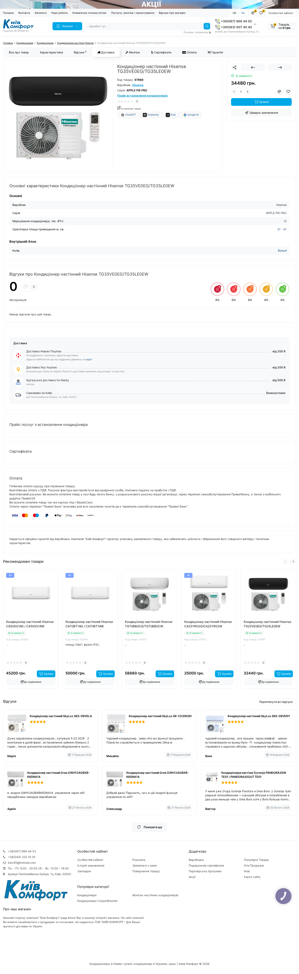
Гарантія (217, 52)
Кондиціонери (86, 895)
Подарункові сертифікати (206, 865)
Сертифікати (162, 52)
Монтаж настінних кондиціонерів (155, 895)
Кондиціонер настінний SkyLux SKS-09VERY (259, 716)
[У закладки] (35, 618)
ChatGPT (130, 114)
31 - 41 (282, 229)
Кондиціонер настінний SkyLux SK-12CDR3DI (160, 716)
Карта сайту (252, 877)
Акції (192, 877)
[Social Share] (234, 67)
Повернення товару (146, 871)
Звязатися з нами (144, 865)
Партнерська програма (205, 871)
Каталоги (41, 12)
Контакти (24, 12)
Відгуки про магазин (172, 12)
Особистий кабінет (281, 13)
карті (89, 359)
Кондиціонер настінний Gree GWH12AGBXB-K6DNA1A (58, 774)
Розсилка (138, 859)
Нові (247, 871)
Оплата (191, 52)
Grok (173, 114)
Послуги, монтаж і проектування (132, 12)
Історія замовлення (90, 865)
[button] (285, 561)
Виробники (196, 859)
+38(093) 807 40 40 (236, 27)
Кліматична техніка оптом (89, 12)
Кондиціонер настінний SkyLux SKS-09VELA (61, 716)
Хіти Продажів (254, 865)
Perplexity (153, 114)
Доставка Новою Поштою (43, 351)
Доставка (107, 52)
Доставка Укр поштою (41, 367)
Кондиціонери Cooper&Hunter (97, 901)
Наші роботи (59, 12)
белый (282, 250)
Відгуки (80, 52)
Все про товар (19, 52)
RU (243, 12)
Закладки (84, 871)
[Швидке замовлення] (26, 618)
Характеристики (51, 52)
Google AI (193, 114)
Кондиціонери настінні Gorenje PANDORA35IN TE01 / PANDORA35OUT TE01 (253, 774)
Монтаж (134, 52)
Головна (8, 12)
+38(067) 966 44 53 (236, 21)
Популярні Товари (256, 859)
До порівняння (32, 681)
